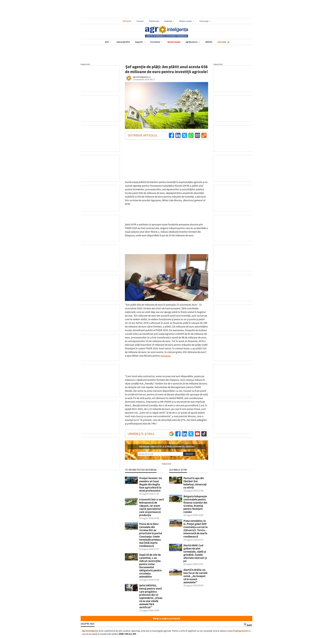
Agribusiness (192, 42)
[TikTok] (204, 433)
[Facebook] (171, 135)
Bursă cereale (174, 42)
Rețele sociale (185, 21)
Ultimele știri (178, 469)
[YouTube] (197, 433)
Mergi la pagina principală (166, 618)
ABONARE (126, 21)
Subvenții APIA (123, 42)
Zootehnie (155, 42)
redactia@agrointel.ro (239, 630)
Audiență (168, 21)
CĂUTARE (221, 42)
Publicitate (154, 21)
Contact (140, 21)
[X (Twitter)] (184, 135)
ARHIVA (208, 42)
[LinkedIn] (178, 135)
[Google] (171, 433)
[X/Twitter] (191, 433)
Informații (203, 21)
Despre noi (87, 623)
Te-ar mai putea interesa (140, 469)
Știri (107, 42)
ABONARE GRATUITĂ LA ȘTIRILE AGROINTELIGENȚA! (166, 447)
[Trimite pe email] (197, 135)
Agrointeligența (90, 630)
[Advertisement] (166, 9)
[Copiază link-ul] (204, 135)
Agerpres (165, 355)
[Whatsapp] (191, 135)
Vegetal (139, 42)
